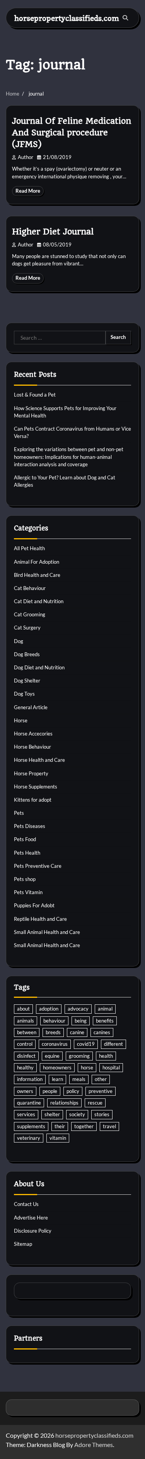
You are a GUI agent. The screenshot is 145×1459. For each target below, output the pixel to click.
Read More (27, 191)
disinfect (26, 1056)
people (50, 1091)
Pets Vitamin (28, 892)
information (30, 1079)
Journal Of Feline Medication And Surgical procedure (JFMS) (71, 132)
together (84, 1126)
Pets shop (25, 879)
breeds (53, 1032)
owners (25, 1091)
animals (25, 1021)
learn (57, 1079)
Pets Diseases (29, 826)
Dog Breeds (27, 654)
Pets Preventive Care (37, 866)
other (101, 1079)
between (26, 1032)
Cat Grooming (29, 614)
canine (77, 1032)
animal (105, 1009)
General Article (31, 707)
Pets (19, 813)
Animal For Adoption (36, 562)
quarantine (29, 1103)
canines (102, 1032)
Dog (18, 641)
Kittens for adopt (32, 800)
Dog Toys (24, 694)
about (23, 1009)
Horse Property (31, 773)
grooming (79, 1056)
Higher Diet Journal (53, 231)
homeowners (57, 1067)
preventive (101, 1091)
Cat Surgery (27, 627)
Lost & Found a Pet (35, 395)
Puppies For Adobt (34, 905)
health (106, 1056)
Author (25, 157)
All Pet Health (29, 548)
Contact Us (26, 1204)
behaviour (54, 1021)
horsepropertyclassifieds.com (66, 18)
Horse (20, 720)
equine (52, 1056)
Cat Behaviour (30, 588)
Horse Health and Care (39, 760)
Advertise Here (31, 1217)
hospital (111, 1067)
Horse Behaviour (32, 747)
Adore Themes (93, 1444)
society (77, 1114)
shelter (52, 1114)
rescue (95, 1103)
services (26, 1114)
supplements (31, 1126)
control (24, 1044)
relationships (64, 1103)
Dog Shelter (27, 680)
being (81, 1021)
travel (109, 1126)
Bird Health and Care (37, 575)
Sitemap (23, 1244)
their (60, 1126)
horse (87, 1067)
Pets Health (27, 853)
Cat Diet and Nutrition (38, 601)
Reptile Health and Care (40, 919)
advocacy (78, 1009)
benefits (105, 1021)
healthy (25, 1067)
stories (101, 1114)
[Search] (125, 18)
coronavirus (55, 1044)
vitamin (57, 1138)
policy (73, 1091)
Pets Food (25, 839)
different (113, 1044)
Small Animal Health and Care (47, 932)
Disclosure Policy (32, 1231)
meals (78, 1079)
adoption (48, 1009)
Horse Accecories (33, 733)
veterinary (28, 1138)
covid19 (86, 1044)
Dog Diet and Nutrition (39, 667)
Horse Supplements (35, 786)
